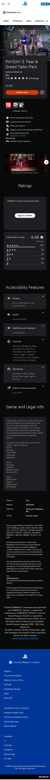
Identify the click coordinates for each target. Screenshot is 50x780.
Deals (28, 21)
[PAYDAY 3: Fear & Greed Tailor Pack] (21, 162)
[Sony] (44, 779)
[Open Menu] (3, 4)
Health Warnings (12, 578)
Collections (18, 21)
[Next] (46, 162)
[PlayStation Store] (12, 12)
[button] (18, 135)
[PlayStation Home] (25, 4)
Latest (6, 21)
